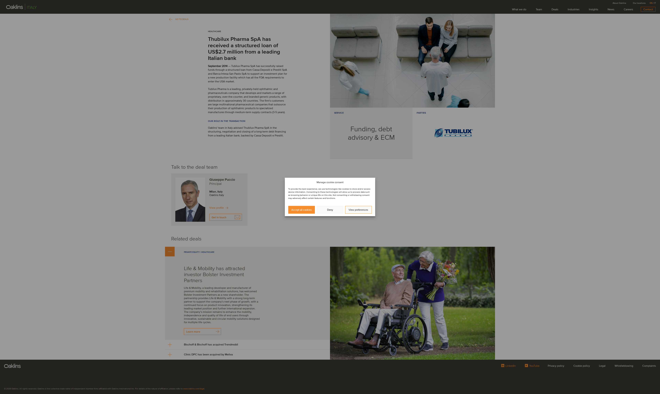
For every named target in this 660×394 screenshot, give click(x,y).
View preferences (358, 209)
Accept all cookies (301, 209)
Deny (330, 209)
